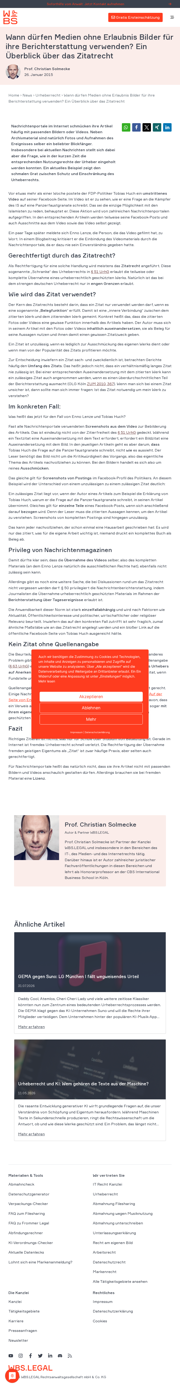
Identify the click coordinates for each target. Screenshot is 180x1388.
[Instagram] (20, 1356)
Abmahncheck (21, 1184)
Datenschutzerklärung (113, 1311)
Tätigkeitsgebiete (24, 1311)
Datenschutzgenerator (28, 1194)
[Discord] (60, 1356)
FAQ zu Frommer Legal (28, 1223)
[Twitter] (40, 1356)
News (27, 95)
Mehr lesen (46, 681)
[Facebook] (30, 1356)
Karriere (15, 1321)
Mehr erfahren (31, 1026)
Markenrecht (104, 1272)
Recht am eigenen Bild (113, 1242)
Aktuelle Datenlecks (26, 1252)
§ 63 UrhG (19, 666)
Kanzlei (15, 1301)
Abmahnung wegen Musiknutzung (123, 1213)
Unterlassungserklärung (114, 1232)
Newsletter (18, 1340)
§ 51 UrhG (100, 271)
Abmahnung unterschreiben (118, 1223)
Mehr (91, 719)
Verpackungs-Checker (28, 1203)
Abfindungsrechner (25, 1232)
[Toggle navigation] (172, 17)
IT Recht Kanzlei (107, 1184)
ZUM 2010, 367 (100, 383)
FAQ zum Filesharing (26, 1213)
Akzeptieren (91, 696)
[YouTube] (10, 1356)
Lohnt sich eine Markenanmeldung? (40, 1262)
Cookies (100, 1321)
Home (13, 95)
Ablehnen (91, 707)
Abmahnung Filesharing (114, 1203)
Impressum (102, 1301)
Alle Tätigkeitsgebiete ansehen (120, 1281)
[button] (126, 127)
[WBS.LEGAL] (10, 17)
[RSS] (70, 1356)
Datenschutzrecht (109, 1262)
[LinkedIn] (50, 1356)
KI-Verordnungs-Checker (30, 1242)
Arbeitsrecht (104, 1252)
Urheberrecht (47, 95)
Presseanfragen (22, 1330)
